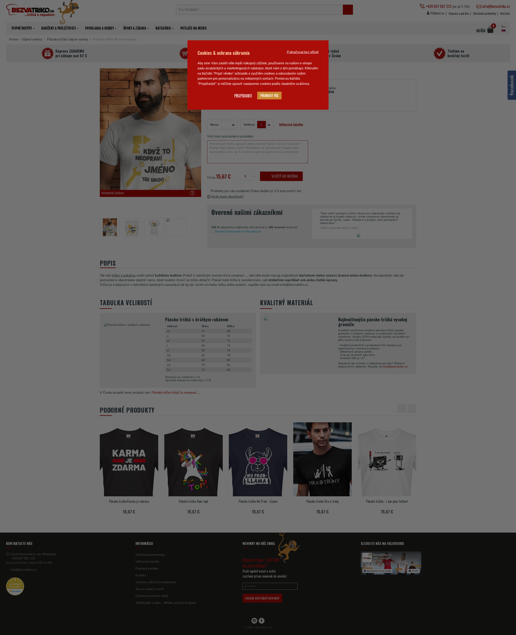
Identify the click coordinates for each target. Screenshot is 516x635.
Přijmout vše (269, 95)
